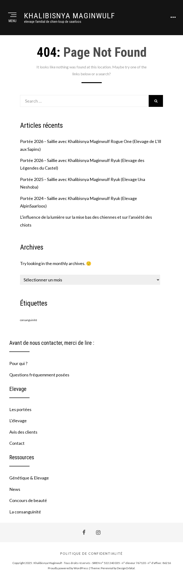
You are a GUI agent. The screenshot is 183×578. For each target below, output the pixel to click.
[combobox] (84, 101)
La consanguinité (25, 511)
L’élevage (18, 420)
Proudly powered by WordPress (68, 568)
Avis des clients (23, 432)
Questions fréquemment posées (39, 374)
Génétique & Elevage (29, 477)
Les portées (20, 409)
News (14, 489)
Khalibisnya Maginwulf (69, 15)
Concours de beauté (28, 500)
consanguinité (28, 320)
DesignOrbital (126, 568)
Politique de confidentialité (91, 553)
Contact (17, 443)
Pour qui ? (18, 363)
